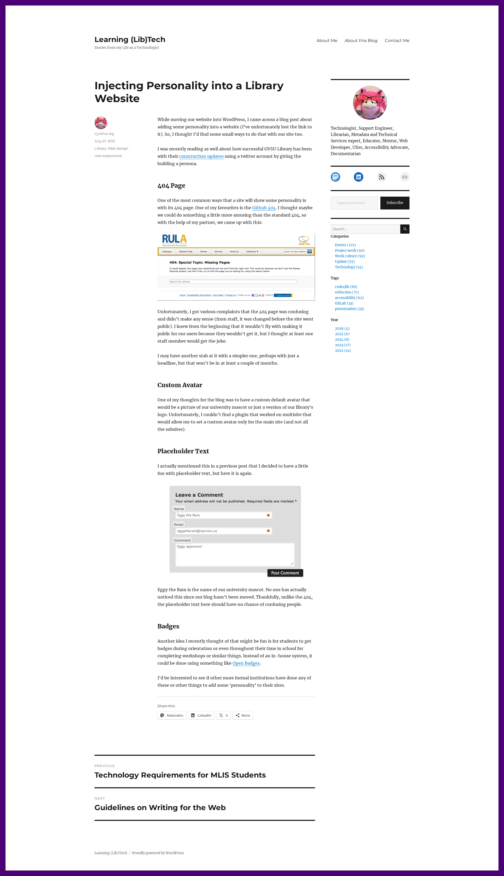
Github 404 (264, 207)
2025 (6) (342, 334)
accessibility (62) (349, 298)
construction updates (201, 156)
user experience (108, 156)
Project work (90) (350, 250)
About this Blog (361, 40)
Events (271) (345, 245)
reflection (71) (347, 292)
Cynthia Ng (104, 134)
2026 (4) (342, 328)
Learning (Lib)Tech (129, 39)
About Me (327, 40)
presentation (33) (349, 309)
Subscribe (395, 203)
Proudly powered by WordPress (158, 853)
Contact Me (397, 40)
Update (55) (345, 261)
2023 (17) (343, 345)
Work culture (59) (350, 256)
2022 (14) (343, 350)
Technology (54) (349, 267)
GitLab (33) (344, 303)
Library (100, 148)
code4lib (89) (346, 287)
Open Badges (246, 663)
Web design (118, 148)
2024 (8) (342, 339)
